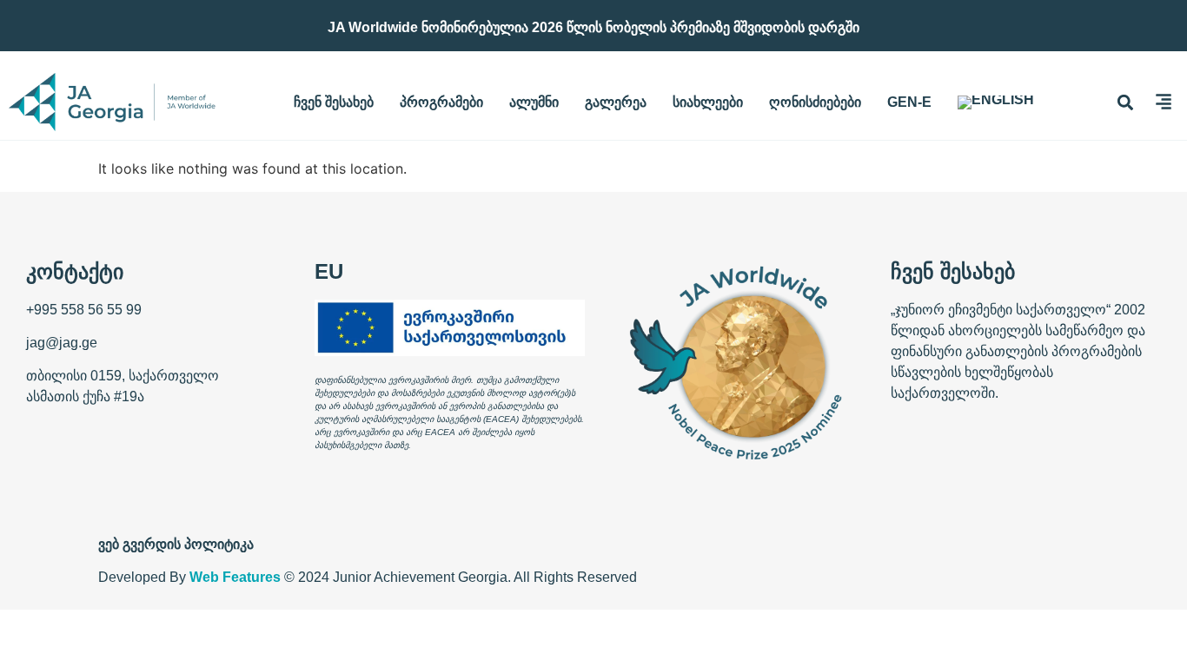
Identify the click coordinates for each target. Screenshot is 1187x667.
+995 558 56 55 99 (84, 309)
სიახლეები (708, 102)
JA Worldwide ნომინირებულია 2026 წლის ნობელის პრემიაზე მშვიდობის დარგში (593, 27)
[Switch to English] (996, 102)
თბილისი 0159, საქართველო (122, 375)
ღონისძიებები (815, 102)
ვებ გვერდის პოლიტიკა (176, 544)
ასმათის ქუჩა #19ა (85, 396)
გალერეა (616, 102)
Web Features (235, 577)
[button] (1125, 102)
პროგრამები (441, 102)
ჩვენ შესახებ (334, 102)
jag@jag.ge (61, 342)
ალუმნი (534, 102)
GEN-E (909, 102)
